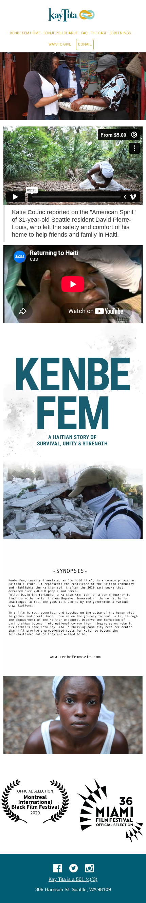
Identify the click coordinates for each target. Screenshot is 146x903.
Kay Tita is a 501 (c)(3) (73, 879)
